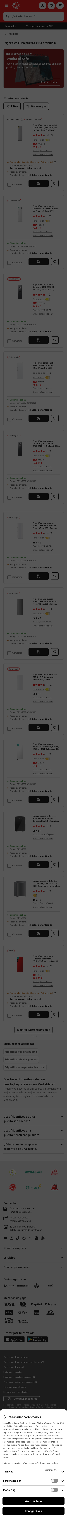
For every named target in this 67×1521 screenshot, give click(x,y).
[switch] (54, 1481)
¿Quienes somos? (30, 1463)
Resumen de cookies (48, 1463)
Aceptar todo (33, 1501)
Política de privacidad (11, 1463)
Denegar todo (33, 1511)
